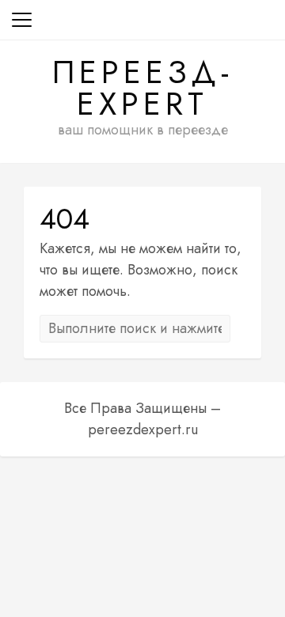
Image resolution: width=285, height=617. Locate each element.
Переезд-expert (143, 87)
